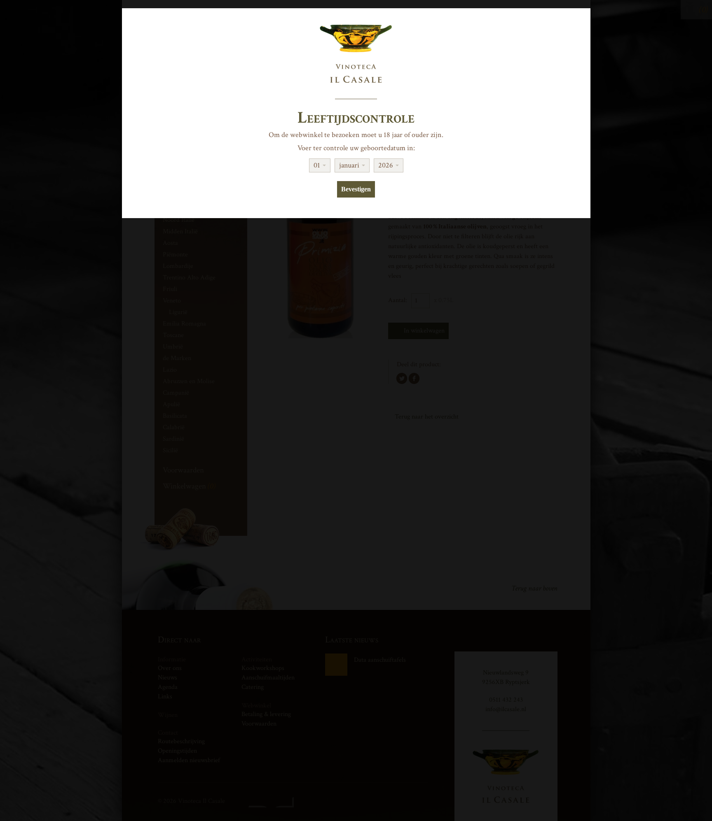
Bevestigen (356, 189)
